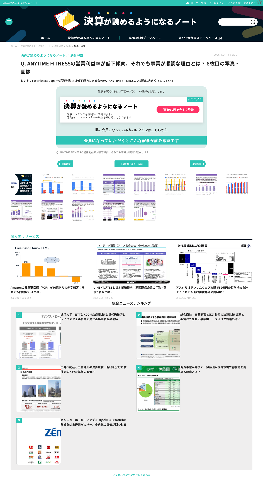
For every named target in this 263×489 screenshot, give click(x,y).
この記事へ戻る (132, 163)
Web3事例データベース (144, 38)
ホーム (45, 38)
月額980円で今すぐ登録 (178, 109)
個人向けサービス (25, 236)
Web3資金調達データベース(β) (200, 38)
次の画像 (197, 163)
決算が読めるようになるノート (89, 38)
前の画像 (66, 163)
